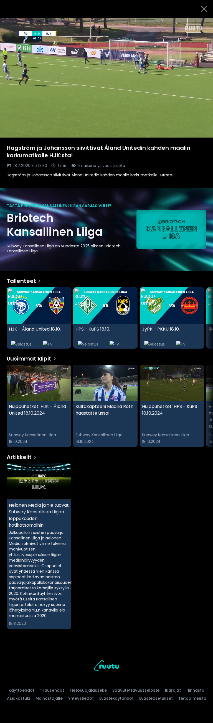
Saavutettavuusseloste (135, 690)
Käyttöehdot (21, 690)
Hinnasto (195, 690)
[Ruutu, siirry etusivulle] (106, 666)
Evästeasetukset (156, 698)
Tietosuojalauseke (88, 690)
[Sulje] (204, 8)
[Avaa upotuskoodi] (202, 24)
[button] (106, 78)
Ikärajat (173, 690)
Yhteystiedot (81, 698)
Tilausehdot (52, 690)
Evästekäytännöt (116, 698)
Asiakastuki (18, 698)
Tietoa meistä (192, 698)
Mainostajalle (49, 698)
